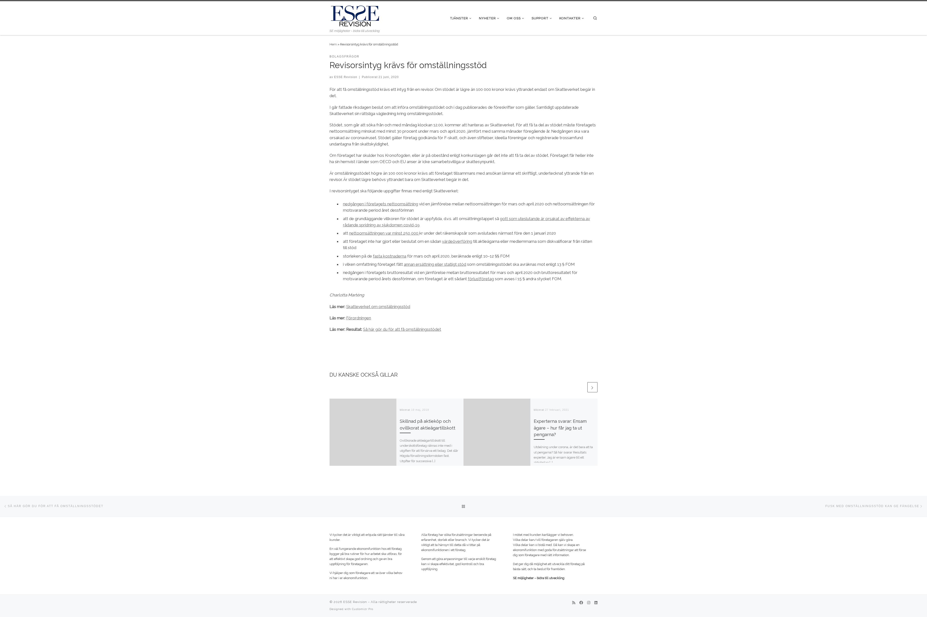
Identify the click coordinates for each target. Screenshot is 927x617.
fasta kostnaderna (389, 256)
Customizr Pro (362, 609)
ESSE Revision (345, 77)
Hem (333, 44)
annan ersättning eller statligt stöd (435, 264)
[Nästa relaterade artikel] (592, 387)
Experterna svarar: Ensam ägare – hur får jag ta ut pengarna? (560, 428)
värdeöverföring (457, 241)
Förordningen (358, 318)
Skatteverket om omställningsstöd (378, 306)
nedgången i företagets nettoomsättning (380, 203)
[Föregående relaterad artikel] (581, 387)
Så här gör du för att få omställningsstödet (402, 329)
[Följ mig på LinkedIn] (595, 603)
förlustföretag (481, 278)
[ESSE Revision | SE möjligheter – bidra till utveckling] (355, 15)
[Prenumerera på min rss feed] (573, 603)
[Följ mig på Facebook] (581, 603)
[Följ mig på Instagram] (588, 603)
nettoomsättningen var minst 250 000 (384, 233)
